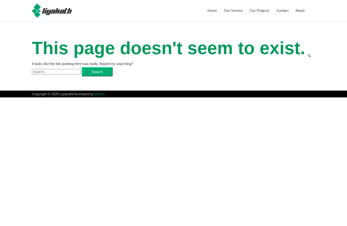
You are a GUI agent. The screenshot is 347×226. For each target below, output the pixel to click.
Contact (282, 11)
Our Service (233, 11)
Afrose (100, 94)
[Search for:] (57, 72)
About (300, 11)
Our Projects (259, 11)
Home (212, 11)
